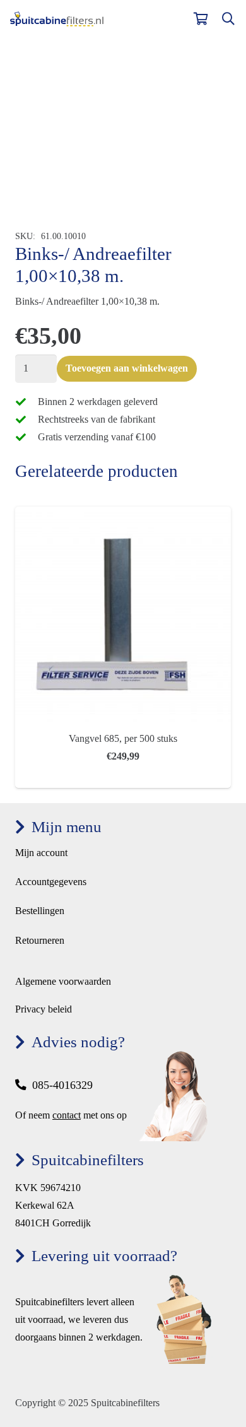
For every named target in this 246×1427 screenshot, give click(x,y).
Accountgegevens (50, 881)
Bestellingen (39, 910)
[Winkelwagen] (200, 19)
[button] (228, 19)
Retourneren (39, 940)
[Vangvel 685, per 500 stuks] (123, 515)
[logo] (56, 19)
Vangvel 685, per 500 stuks (123, 738)
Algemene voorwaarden (63, 981)
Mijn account (41, 852)
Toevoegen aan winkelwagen (127, 368)
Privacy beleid (43, 1009)
